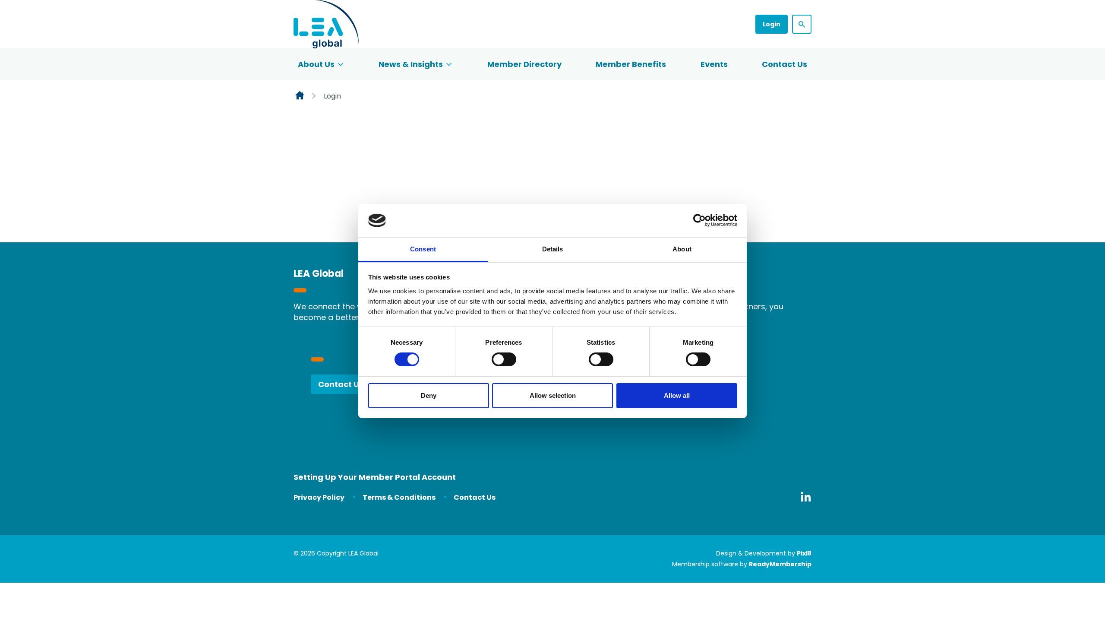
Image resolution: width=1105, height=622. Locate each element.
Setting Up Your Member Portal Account (375, 477)
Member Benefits (631, 64)
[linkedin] (805, 496)
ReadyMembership (780, 564)
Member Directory (524, 64)
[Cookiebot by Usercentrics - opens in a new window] (699, 220)
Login (771, 24)
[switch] (504, 359)
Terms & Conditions (399, 497)
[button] (801, 24)
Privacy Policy (319, 497)
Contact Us (784, 64)
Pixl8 (804, 553)
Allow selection (553, 395)
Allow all (677, 395)
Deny (428, 395)
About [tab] (681, 249)
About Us (316, 64)
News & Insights (411, 64)
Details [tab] (552, 249)
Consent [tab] (423, 249)
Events (714, 64)
